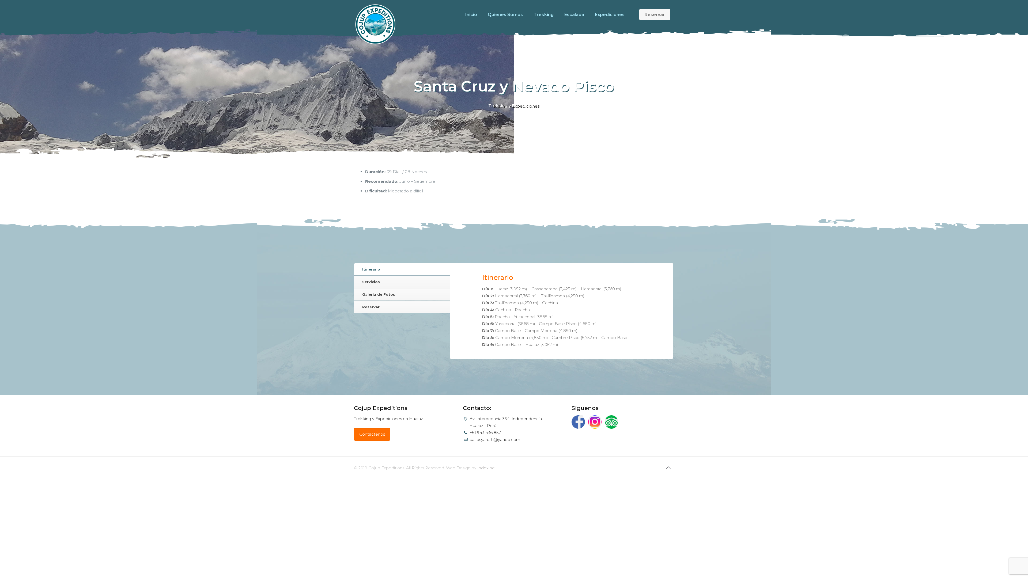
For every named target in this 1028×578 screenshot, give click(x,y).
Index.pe (486, 467)
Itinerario (371, 269)
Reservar (655, 14)
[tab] (402, 269)
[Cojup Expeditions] (375, 22)
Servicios (371, 282)
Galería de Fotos (378, 294)
